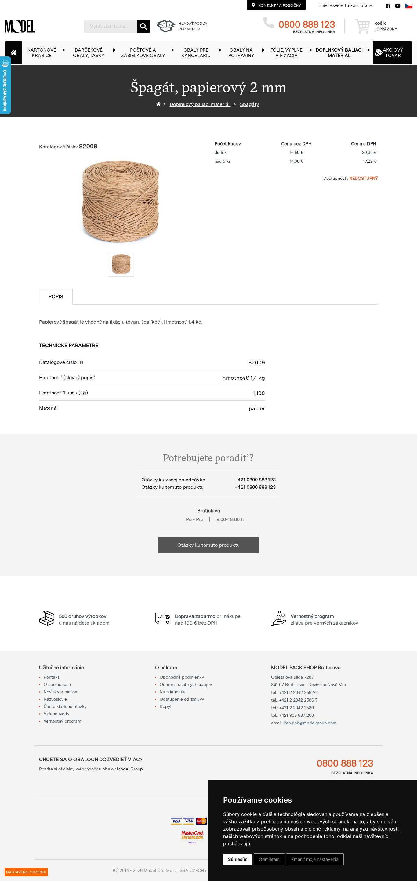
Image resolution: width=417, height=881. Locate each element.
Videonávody (56, 713)
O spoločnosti (57, 684)
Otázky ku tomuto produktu (208, 545)
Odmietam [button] (269, 859)
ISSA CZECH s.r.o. (196, 870)
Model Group (130, 769)
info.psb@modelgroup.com (310, 722)
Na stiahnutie (173, 691)
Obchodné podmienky (182, 677)
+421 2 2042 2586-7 (298, 700)
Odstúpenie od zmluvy (182, 699)
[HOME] (159, 104)
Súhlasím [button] (238, 859)
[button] (44, 52)
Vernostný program (62, 721)
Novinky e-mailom (61, 691)
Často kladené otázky (65, 706)
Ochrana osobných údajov (186, 684)
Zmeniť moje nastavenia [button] (315, 859)
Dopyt (166, 706)
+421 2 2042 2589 (296, 707)
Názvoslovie (55, 699)
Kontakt (51, 677)
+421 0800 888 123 (255, 480)
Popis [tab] (56, 296)
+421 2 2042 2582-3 (298, 692)
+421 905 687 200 (296, 715)
